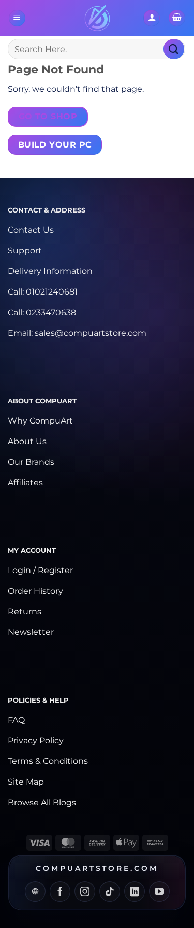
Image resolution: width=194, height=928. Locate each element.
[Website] (35, 891)
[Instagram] (84, 891)
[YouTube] (159, 891)
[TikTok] (109, 891)
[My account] (151, 18)
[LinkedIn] (134, 891)
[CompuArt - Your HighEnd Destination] (97, 18)
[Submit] (173, 49)
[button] (17, 18)
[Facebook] (60, 891)
